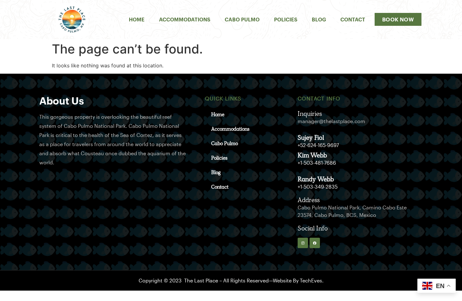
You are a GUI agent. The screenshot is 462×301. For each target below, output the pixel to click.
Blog (319, 19)
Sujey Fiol (311, 137)
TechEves (311, 280)
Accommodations (184, 19)
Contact (352, 19)
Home (137, 19)
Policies (285, 19)
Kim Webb (312, 155)
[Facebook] (315, 243)
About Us (61, 100)
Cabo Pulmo (242, 19)
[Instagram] (303, 243)
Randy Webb (316, 179)
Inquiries (310, 114)
